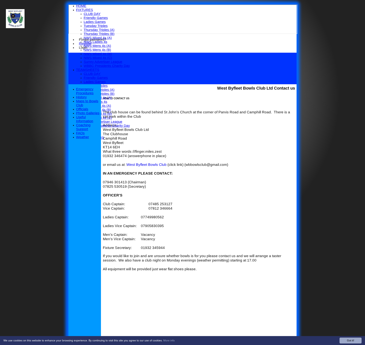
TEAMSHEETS (87, 70)
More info (169, 340)
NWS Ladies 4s (95, 42)
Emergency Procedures (85, 91)
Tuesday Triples (96, 26)
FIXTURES (84, 10)
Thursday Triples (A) (99, 30)
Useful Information (84, 119)
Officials (82, 109)
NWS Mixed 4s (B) (98, 54)
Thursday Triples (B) (99, 34)
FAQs (80, 133)
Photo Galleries (87, 113)
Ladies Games (95, 22)
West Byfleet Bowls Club (147, 164)
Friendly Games (96, 18)
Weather (82, 137)
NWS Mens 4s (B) (97, 50)
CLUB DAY (92, 14)
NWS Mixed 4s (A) (98, 38)
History (81, 97)
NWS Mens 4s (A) (97, 46)
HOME (81, 6)
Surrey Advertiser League (103, 62)
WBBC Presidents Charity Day (107, 66)
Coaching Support (83, 127)
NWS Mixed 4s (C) (98, 58)
